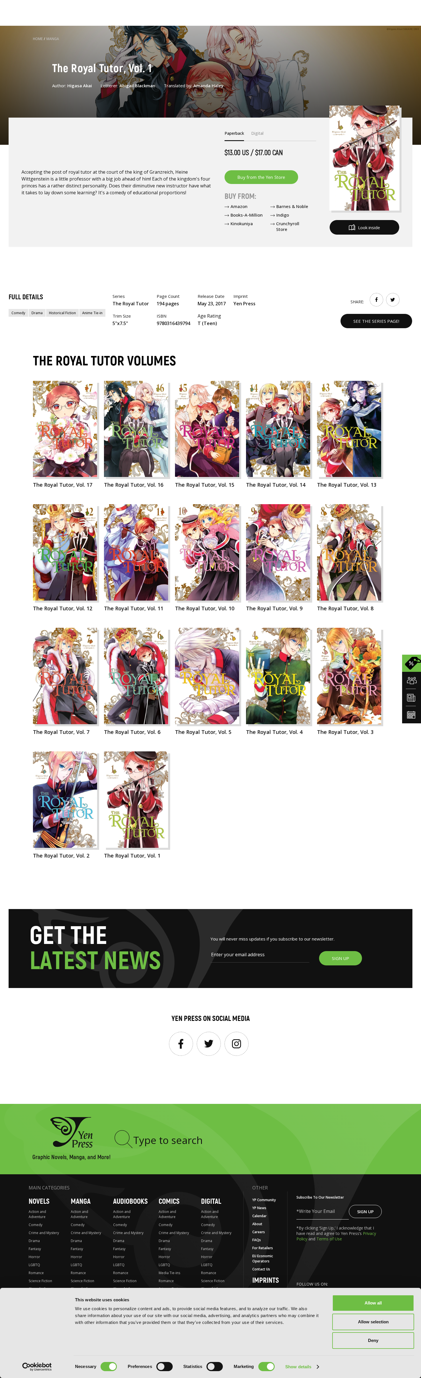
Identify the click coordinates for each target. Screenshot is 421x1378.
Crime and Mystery (44, 1232)
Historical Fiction (62, 312)
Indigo (282, 215)
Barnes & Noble (292, 206)
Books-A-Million (247, 215)
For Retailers (262, 1248)
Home (38, 38)
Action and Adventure (37, 1214)
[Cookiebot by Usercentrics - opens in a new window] (37, 1367)
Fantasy (35, 1248)
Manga (52, 38)
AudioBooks (130, 1201)
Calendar (259, 1215)
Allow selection (373, 1321)
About (257, 1223)
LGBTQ (34, 1264)
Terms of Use (329, 1239)
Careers (258, 1231)
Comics (169, 1201)
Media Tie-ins (169, 1272)
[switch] (164, 1366)
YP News (259, 1207)
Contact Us (261, 1269)
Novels (39, 1201)
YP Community (264, 1199)
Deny (373, 1340)
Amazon (239, 206)
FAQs (256, 1240)
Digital (211, 1201)
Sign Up (365, 1211)
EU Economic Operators (262, 1259)
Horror (34, 1256)
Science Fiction (40, 1280)
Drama (37, 312)
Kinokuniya (242, 223)
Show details (298, 1366)
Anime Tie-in (92, 312)
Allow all (373, 1302)
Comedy (18, 312)
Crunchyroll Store (287, 226)
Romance (36, 1272)
